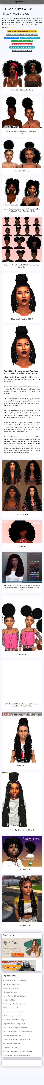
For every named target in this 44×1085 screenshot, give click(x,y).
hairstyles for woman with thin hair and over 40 (22, 34)
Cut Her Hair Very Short (10, 1047)
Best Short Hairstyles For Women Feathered (18, 1051)
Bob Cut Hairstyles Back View (12, 1016)
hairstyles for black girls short (22, 44)
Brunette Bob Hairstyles (10, 988)
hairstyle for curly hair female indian (22, 47)
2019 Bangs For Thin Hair (11, 1008)
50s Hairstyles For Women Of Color (15, 1043)
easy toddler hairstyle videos (22, 50)
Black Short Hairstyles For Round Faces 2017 (18, 1031)
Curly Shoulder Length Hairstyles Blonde (16, 1055)
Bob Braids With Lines (10, 992)
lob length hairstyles (11, 38)
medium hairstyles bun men (30, 38)
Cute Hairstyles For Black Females (14, 1004)
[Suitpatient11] (22, 948)
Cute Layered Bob (9, 1000)
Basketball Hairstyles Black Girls (13, 1012)
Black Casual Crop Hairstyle (12, 984)
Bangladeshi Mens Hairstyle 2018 (14, 1024)
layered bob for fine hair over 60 (22, 41)
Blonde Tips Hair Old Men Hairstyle (14, 996)
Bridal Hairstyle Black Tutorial (12, 1035)
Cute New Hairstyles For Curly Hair (14, 980)
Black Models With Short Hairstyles (14, 1020)
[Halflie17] (19, 965)
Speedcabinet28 (21, 2)
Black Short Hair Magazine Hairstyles (15, 1027)
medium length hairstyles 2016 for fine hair (22, 31)
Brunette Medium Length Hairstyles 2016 (16, 1039)
